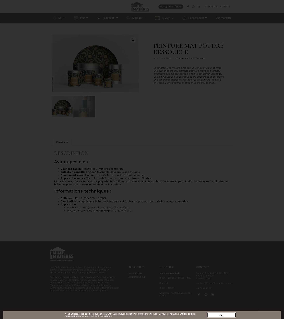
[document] (142, 159)
